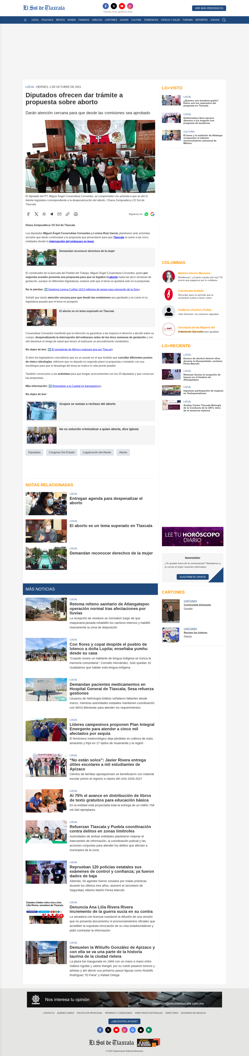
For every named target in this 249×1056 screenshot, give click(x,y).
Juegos (215, 20)
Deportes (201, 20)
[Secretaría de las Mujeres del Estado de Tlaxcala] (168, 329)
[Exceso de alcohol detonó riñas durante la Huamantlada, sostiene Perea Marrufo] (171, 359)
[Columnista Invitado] (168, 294)
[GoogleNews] (133, 1030)
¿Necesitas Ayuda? (124, 1021)
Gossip (124, 20)
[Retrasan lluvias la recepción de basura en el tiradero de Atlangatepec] (171, 375)
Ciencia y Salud (170, 20)
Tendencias (151, 20)
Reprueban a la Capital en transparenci (76, 386)
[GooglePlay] (149, 1030)
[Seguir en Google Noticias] (152, 214)
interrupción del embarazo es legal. (71, 241)
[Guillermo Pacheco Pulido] (168, 311)
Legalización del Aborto (97, 452)
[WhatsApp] (44, 214)
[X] (114, 6)
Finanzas (83, 20)
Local (35, 20)
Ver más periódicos (209, 8)
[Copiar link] (67, 214)
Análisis (97, 20)
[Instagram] (130, 6)
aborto (113, 277)
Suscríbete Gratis (193, 576)
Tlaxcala (118, 237)
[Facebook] (106, 6)
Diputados (34, 452)
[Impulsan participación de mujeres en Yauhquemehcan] (171, 390)
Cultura (136, 20)
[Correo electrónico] (59, 214)
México (60, 20)
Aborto (123, 452)
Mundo (72, 20)
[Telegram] (51, 214)
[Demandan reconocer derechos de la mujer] (46, 558)
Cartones (111, 20)
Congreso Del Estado (62, 452)
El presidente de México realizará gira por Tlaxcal (81, 349)
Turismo (188, 20)
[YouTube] (122, 6)
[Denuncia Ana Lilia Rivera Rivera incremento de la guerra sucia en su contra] (46, 919)
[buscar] (224, 20)
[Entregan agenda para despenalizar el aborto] (46, 503)
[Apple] (141, 1030)
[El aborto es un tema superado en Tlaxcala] (46, 530)
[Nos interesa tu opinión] (124, 1000)
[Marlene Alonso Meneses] (168, 276)
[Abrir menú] (25, 20)
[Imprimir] (75, 214)
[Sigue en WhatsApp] (146, 214)
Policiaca (47, 20)
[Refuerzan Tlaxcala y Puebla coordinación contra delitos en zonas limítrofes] (46, 838)
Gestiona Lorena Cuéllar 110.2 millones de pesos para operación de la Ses (93, 289)
